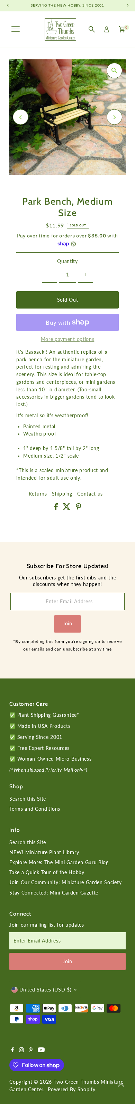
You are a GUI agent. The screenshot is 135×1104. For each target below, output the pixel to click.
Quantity (67, 261)
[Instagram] (21, 1050)
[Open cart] (122, 29)
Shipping (62, 494)
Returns (38, 494)
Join (67, 623)
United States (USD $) (45, 990)
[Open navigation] (15, 29)
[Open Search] (92, 29)
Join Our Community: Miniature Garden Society (65, 882)
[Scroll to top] (121, 1085)
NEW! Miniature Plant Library (44, 852)
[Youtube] (41, 1050)
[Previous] (20, 117)
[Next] (114, 117)
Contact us (90, 494)
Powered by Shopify (71, 1089)
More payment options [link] (67, 339)
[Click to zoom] (114, 70)
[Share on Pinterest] (78, 508)
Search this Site (27, 799)
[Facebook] (12, 1050)
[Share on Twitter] (67, 508)
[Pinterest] (30, 1050)
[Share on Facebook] (57, 508)
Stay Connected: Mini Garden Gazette (53, 893)
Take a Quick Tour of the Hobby (46, 872)
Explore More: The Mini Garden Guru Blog (59, 862)
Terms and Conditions (34, 809)
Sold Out (67, 300)
